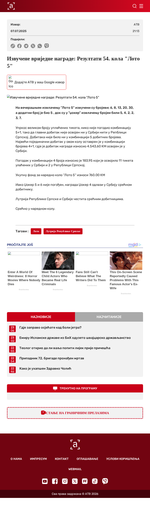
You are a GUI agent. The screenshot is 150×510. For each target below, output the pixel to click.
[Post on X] (33, 46)
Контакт (62, 459)
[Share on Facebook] (19, 46)
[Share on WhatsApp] (40, 46)
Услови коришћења (122, 459)
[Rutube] (85, 481)
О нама (16, 459)
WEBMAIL (75, 469)
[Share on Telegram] (26, 46)
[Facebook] (55, 481)
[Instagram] (65, 481)
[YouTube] (45, 481)
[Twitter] (75, 481)
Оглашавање (87, 459)
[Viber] (105, 481)
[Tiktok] (95, 481)
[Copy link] (13, 46)
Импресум (38, 459)
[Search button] (134, 6)
